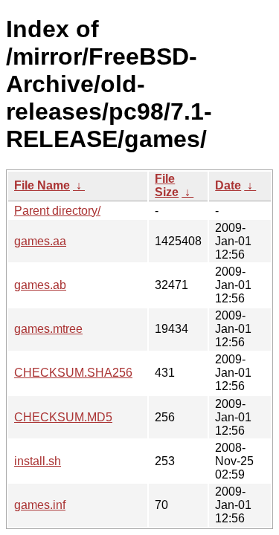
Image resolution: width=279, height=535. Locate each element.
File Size (167, 185)
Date (228, 185)
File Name (42, 185)
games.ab (40, 285)
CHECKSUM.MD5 (63, 417)
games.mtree (48, 328)
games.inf (39, 505)
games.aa (40, 241)
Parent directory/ (57, 210)
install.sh (37, 461)
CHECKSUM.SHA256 (73, 372)
